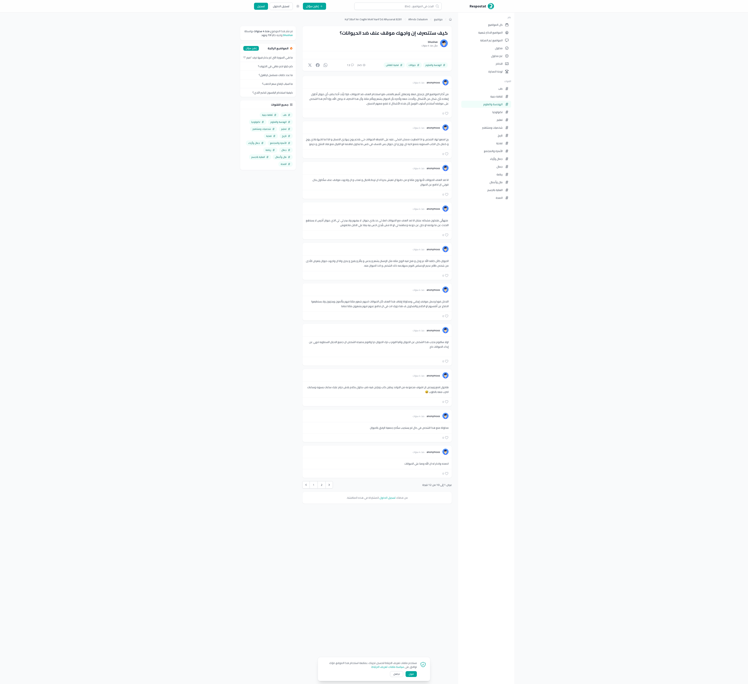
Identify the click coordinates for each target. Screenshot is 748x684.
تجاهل (396, 674)
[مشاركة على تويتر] (309, 65)
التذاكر (499, 63)
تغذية (499, 143)
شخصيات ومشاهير (492, 127)
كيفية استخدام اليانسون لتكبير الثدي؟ (272, 92)
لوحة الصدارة (495, 71)
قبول (411, 674)
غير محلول (497, 55)
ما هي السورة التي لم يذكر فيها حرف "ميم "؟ (268, 57)
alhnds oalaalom (418, 19)
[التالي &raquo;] (329, 485)
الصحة (499, 197)
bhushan (433, 41)
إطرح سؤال (312, 6)
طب (500, 88)
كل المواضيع (495, 24)
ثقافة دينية (496, 96)
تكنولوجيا (497, 112)
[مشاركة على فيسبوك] (317, 65)
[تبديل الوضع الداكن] (297, 6)
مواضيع (438, 19)
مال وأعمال (496, 182)
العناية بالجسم (495, 190)
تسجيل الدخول (281, 6)
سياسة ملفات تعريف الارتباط (388, 666)
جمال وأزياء (496, 158)
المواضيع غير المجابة (491, 40)
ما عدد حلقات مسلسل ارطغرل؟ (276, 75)
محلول (499, 48)
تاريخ (500, 135)
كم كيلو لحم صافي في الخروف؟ (275, 66)
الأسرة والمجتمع (493, 151)
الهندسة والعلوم (493, 104)
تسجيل (261, 6)
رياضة (500, 174)
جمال (500, 166)
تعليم (500, 119)
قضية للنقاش (392, 65)
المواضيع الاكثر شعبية (490, 32)
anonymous (433, 82)
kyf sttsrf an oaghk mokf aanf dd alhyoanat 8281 (373, 19)
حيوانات (412, 65)
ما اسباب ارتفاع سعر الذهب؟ (277, 83)
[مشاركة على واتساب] (325, 65)
